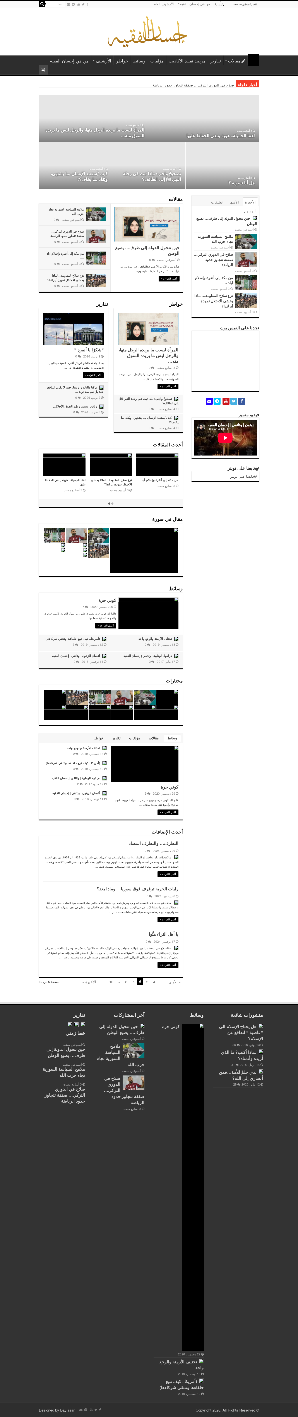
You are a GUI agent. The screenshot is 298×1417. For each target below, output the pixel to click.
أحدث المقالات (168, 444)
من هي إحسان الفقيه (69, 60)
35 (234, 1044)
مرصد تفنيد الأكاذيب (187, 60)
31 (233, 1064)
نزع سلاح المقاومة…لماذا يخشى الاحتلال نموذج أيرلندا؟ (213, 301)
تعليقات (217, 202)
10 (111, 981)
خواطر (122, 60)
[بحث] (42, 4)
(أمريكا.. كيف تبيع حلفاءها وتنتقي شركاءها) (73, 638)
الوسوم (250, 210)
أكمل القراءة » (169, 278)
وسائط (139, 60)
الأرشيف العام (164, 3)
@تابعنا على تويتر (243, 468)
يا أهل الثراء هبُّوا (163, 934)
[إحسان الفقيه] (149, 30)
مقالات (234, 60)
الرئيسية (220, 3)
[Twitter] (83, 4)
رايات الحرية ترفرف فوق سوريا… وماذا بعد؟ (137, 888)
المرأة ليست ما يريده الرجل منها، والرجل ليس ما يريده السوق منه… (148, 355)
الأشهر (234, 202)
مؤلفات (157, 60)
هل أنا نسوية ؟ (241, 182)
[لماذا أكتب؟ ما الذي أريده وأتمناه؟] (261, 1051)
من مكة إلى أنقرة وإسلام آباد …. (157, 480)
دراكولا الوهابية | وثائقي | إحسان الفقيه (147, 656)
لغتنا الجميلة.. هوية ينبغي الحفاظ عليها (221, 135)
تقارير (215, 60)
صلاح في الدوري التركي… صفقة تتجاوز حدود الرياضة (193, 85)
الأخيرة (250, 202)
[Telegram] (73, 4)
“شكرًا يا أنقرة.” (89, 349)
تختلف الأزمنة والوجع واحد (155, 638)
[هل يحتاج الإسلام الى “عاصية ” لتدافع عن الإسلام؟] (261, 1026)
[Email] (68, 4)
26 (235, 1084)
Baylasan (67, 1410)
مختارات (174, 680)
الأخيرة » (89, 981)
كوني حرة (107, 600)
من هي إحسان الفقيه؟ (194, 3)
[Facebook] (87, 4)
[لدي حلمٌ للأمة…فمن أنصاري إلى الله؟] (261, 1071)
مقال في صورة (167, 519)
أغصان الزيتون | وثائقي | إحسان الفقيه (76, 656)
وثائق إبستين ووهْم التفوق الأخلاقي (75, 406)
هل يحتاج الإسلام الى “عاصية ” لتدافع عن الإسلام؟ (241, 1032)
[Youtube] (78, 4)
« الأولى (174, 981)
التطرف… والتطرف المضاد (153, 843)
